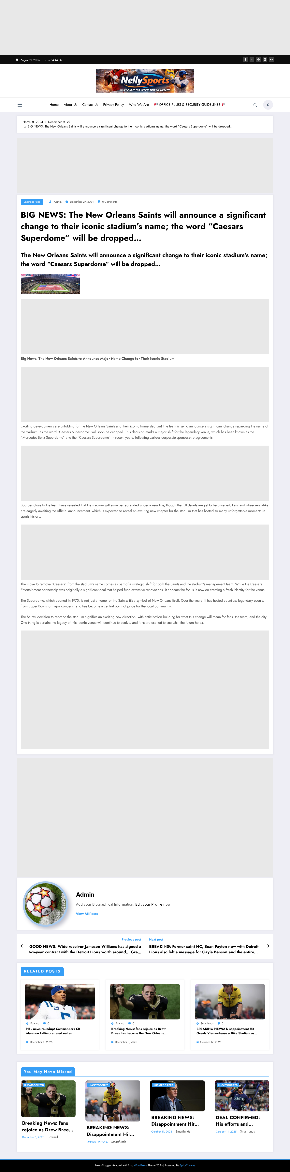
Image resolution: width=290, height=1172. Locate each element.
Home (54, 104)
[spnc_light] (268, 105)
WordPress (140, 1165)
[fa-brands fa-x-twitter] (252, 59)
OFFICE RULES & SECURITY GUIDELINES (190, 104)
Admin (58, 202)
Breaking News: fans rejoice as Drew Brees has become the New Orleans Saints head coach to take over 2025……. (142, 1031)
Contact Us (90, 104)
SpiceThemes (187, 1165)
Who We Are (139, 104)
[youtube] (271, 59)
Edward (34, 1023)
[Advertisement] (145, 27)
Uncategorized (31, 202)
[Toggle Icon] (20, 105)
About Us (70, 104)
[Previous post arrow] (22, 946)
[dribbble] (258, 59)
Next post (156, 939)
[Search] (255, 105)
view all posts (87, 914)
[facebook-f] (245, 59)
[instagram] (265, 59)
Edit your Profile (148, 904)
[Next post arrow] (268, 946)
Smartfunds (207, 1023)
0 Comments (109, 202)
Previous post (131, 939)
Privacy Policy (113, 104)
